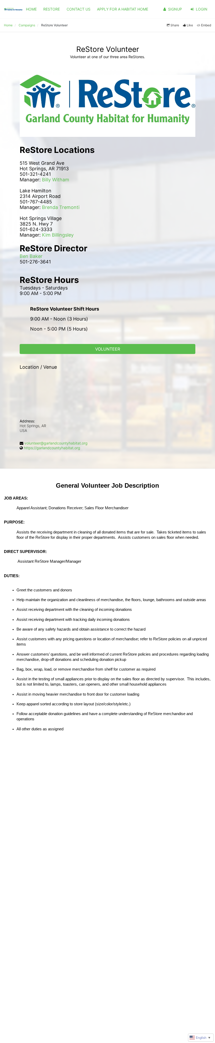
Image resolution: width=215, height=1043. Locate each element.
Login (201, 9)
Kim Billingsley (58, 235)
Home (31, 9)
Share (174, 25)
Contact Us (78, 9)
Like (190, 25)
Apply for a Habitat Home (122, 9)
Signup (175, 9)
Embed (206, 25)
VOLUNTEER (107, 349)
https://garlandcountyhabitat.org (52, 448)
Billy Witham (55, 179)
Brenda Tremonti (60, 207)
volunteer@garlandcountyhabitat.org (56, 443)
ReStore (51, 9)
